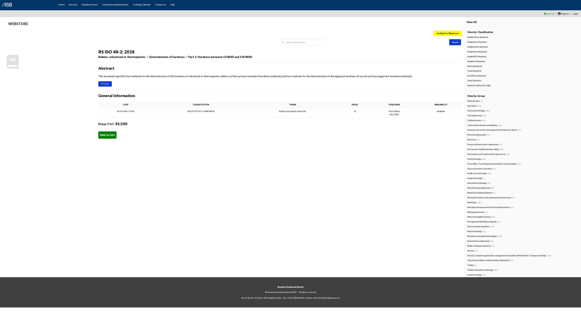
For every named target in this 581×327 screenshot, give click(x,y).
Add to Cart (107, 135)
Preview (105, 84)
